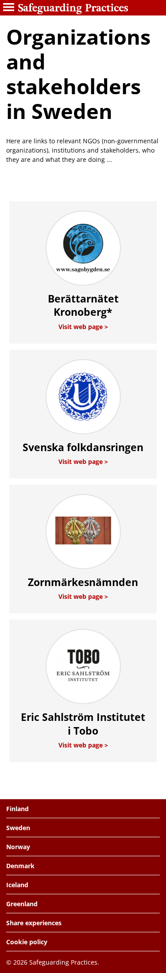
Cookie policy (26, 942)
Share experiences (34, 923)
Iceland (17, 885)
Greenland (22, 904)
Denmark (20, 866)
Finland (17, 808)
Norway (18, 847)
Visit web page (81, 326)
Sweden (18, 828)
